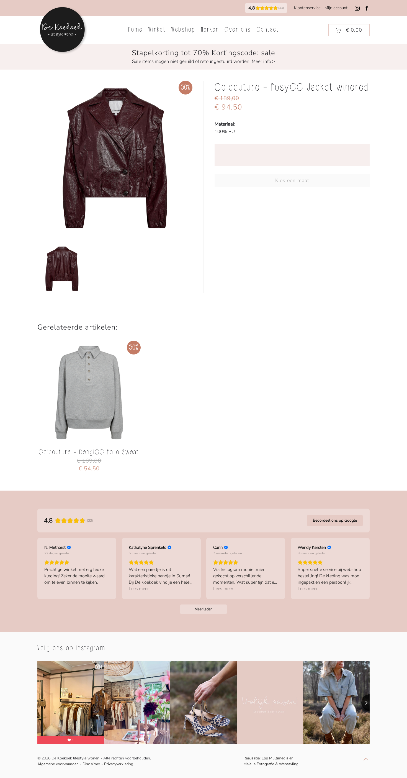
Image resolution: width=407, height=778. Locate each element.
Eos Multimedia (275, 758)
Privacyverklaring (118, 764)
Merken (210, 29)
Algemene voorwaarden (58, 764)
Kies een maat (292, 180)
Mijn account (335, 8)
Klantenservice (307, 8)
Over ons (238, 29)
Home (135, 29)
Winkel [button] (157, 29)
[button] (349, 30)
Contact (268, 29)
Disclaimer (91, 764)
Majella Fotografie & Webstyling (270, 764)
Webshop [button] (183, 29)
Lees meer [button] (139, 589)
